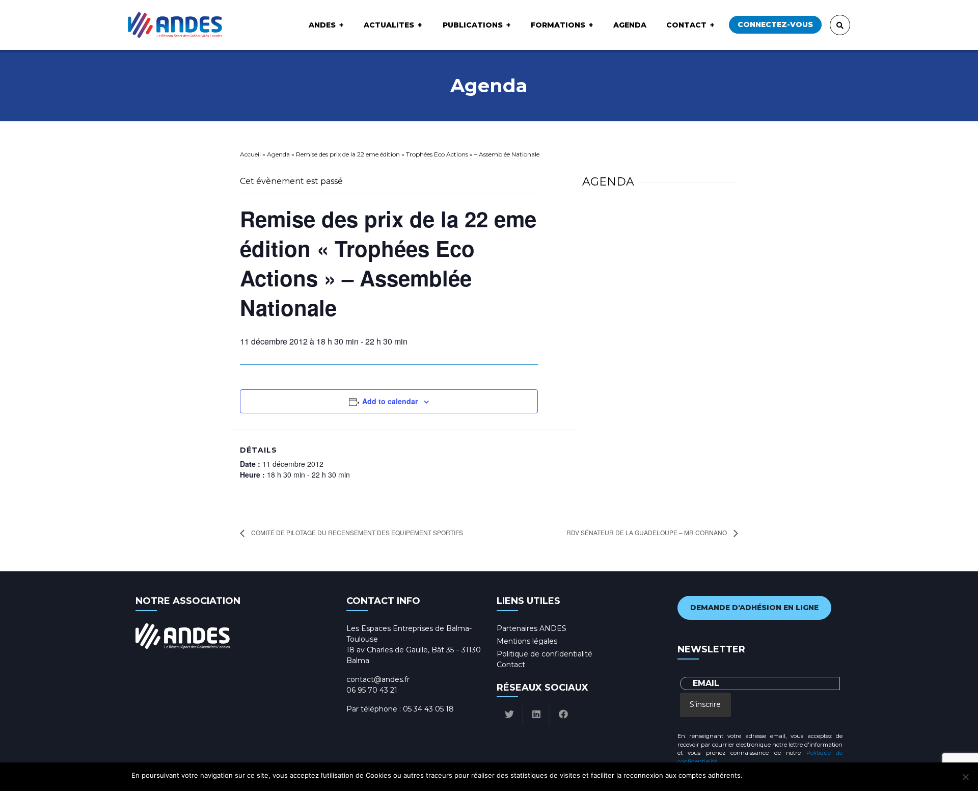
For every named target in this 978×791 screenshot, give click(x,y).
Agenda (629, 25)
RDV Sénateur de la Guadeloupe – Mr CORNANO (647, 532)
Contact (686, 25)
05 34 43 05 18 (428, 709)
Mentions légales (527, 641)
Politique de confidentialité (544, 653)
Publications (473, 25)
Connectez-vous (775, 24)
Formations (558, 25)
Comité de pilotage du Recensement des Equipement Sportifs (356, 532)
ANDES (322, 25)
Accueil (250, 154)
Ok (752, 775)
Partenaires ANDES (531, 628)
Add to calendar (390, 401)
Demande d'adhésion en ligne (754, 607)
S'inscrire (705, 704)
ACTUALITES (389, 25)
